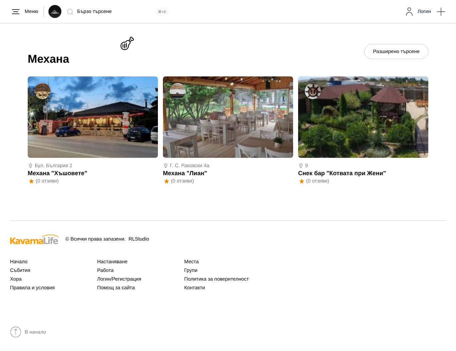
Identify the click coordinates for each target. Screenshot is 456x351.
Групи (190, 270)
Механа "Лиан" (185, 173)
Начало (18, 262)
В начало (35, 332)
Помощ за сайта (116, 288)
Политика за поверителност (216, 279)
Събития (20, 270)
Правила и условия (32, 288)
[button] (441, 11)
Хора (16, 279)
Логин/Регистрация (119, 279)
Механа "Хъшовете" (57, 173)
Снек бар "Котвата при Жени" (342, 173)
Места (191, 262)
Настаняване (112, 262)
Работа (105, 270)
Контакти (194, 288)
